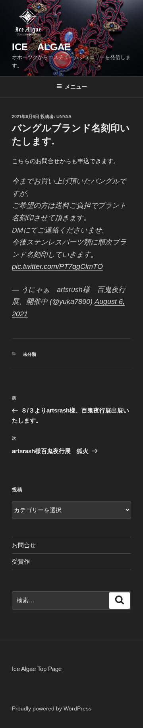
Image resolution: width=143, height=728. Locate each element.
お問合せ (24, 545)
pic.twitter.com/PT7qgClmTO (57, 266)
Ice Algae (41, 46)
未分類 (29, 354)
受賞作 (21, 561)
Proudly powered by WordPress (51, 708)
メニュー (76, 86)
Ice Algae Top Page (37, 668)
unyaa (64, 116)
